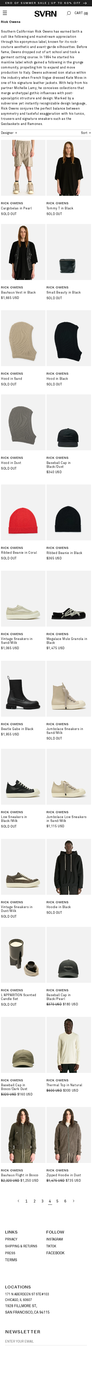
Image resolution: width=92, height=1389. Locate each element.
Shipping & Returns (21, 1246)
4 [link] (50, 1201)
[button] (69, 13)
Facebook (55, 1253)
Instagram (54, 1239)
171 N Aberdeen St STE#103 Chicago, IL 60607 (27, 1297)
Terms (11, 1260)
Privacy (11, 1239)
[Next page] (73, 1201)
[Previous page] (18, 1201)
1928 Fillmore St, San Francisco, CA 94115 (27, 1309)
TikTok (51, 1246)
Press (10, 1253)
